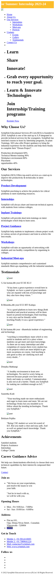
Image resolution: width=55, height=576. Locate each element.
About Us (11, 17)
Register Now (13, 121)
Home (9, 14)
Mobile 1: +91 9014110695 (19, 539)
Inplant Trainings (11, 212)
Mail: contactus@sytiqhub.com (20, 544)
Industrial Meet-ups (12, 258)
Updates (10, 32)
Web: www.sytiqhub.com (18, 546)
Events (15, 35)
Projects (15, 30)
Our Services (12, 19)
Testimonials (18, 40)
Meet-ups (16, 27)
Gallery (15, 37)
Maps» (10, 528)
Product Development (13, 185)
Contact (4, 472)
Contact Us (12, 42)
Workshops (17, 24)
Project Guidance (11, 226)
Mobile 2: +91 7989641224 (19, 541)
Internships (17, 22)
